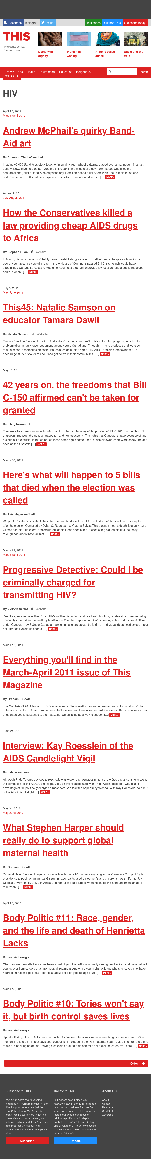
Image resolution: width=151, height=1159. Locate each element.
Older (134, 1063)
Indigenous (83, 72)
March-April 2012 (14, 115)
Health (31, 72)
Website (41, 252)
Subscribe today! (135, 23)
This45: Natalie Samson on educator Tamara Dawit (59, 313)
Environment (47, 72)
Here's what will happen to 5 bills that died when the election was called (71, 487)
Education (65, 72)
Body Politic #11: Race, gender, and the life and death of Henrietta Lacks (74, 930)
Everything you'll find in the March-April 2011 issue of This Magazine (67, 672)
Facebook (15, 23)
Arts (20, 72)
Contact (106, 1103)
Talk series (94, 23)
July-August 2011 (14, 197)
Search (143, 72)
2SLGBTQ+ (12, 76)
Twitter (50, 23)
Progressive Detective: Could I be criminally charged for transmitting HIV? (73, 582)
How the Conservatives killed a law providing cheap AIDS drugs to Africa (70, 225)
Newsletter (108, 1107)
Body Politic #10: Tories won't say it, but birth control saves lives (73, 1009)
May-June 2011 (13, 292)
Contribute (108, 1111)
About (105, 1100)
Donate (76, 1141)
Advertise (107, 1114)
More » (110, 177)
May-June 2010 (13, 813)
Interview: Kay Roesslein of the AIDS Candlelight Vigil (68, 751)
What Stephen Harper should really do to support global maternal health (63, 840)
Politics (9, 72)
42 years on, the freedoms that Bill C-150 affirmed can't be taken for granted (75, 397)
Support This (112, 23)
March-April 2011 (14, 554)
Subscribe (27, 1141)
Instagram (31, 23)
